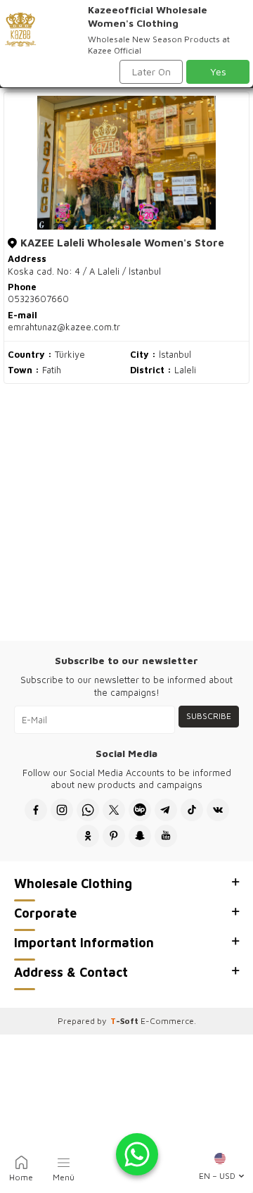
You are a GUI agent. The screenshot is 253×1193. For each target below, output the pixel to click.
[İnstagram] (62, 810)
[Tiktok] (192, 810)
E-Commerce (167, 1021)
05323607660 (38, 298)
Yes (218, 71)
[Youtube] (166, 836)
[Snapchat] (140, 836)
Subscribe (208, 716)
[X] (114, 810)
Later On (151, 71)
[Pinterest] (114, 836)
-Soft (125, 1021)
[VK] (218, 810)
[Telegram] (166, 810)
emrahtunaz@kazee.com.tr (64, 326)
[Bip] (140, 810)
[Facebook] (36, 810)
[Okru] (88, 836)
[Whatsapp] (88, 810)
